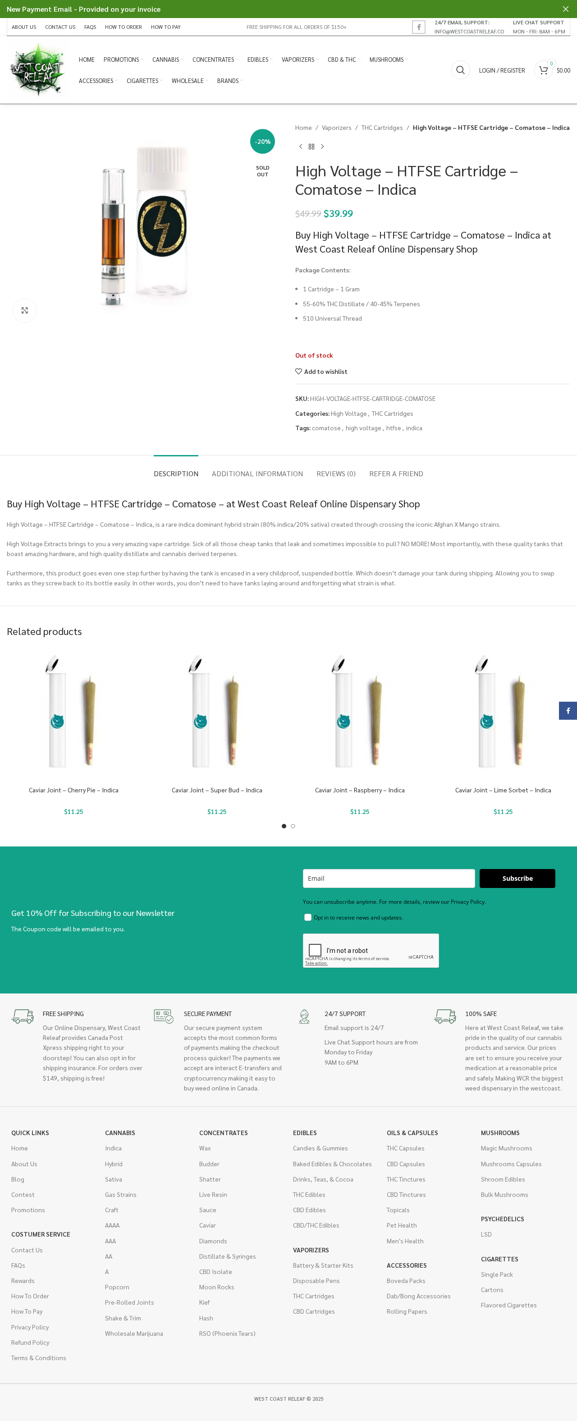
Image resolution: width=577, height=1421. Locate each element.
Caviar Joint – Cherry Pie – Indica (74, 790)
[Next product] (322, 146)
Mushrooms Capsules (511, 1163)
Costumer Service (40, 1234)
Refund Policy (30, 1342)
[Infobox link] (469, 26)
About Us (24, 1163)
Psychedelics (502, 1218)
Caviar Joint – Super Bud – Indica (217, 790)
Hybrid (114, 1163)
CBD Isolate (215, 1271)
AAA (110, 1241)
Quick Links (30, 1132)
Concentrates (223, 1132)
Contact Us (27, 1250)
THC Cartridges (382, 127)
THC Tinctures (406, 1179)
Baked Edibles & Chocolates (332, 1163)
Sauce (207, 1209)
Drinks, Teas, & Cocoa (323, 1179)
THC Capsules (406, 1148)
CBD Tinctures (406, 1194)
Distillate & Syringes (227, 1256)
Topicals (398, 1209)
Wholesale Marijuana (134, 1333)
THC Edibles (309, 1194)
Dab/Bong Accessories (419, 1296)
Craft (112, 1209)
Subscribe (518, 878)
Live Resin (213, 1194)
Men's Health (405, 1241)
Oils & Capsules (412, 1132)
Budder (209, 1163)
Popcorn (117, 1287)
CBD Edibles (309, 1209)
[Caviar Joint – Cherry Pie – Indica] (74, 714)
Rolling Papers (407, 1311)
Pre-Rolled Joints (129, 1302)
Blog (17, 1179)
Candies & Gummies (320, 1148)
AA (108, 1256)
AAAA (112, 1225)
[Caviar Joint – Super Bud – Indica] (217, 714)
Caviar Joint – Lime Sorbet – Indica (503, 790)
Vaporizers (337, 127)
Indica (113, 1148)
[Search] (461, 70)
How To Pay (26, 1311)
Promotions (28, 1209)
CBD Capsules (406, 1163)
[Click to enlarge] (25, 310)
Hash (206, 1318)
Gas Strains (121, 1194)
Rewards (23, 1280)
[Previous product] (300, 146)
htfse (393, 427)
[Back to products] (311, 146)
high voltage (363, 427)
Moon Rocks (216, 1287)
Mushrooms (500, 1132)
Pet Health (402, 1225)
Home (303, 127)
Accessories (407, 1265)
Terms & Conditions (38, 1357)
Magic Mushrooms (506, 1148)
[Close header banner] (565, 9)
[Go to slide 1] (284, 826)
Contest (23, 1194)
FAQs (18, 1265)
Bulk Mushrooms (504, 1194)
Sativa (113, 1179)
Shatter (210, 1179)
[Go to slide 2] (293, 826)
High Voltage (349, 413)
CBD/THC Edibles (316, 1225)
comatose (326, 427)
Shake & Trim (123, 1318)
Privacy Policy (30, 1327)
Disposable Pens (316, 1280)
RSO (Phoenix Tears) (227, 1333)
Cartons (492, 1289)
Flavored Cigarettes (509, 1305)
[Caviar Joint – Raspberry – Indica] (360, 714)
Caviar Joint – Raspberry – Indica (360, 790)
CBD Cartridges (314, 1311)
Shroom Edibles (503, 1179)
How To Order (30, 1296)
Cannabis (120, 1132)
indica (414, 427)
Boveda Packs (406, 1280)
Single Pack (497, 1274)
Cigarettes (499, 1259)
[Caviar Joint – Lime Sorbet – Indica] (503, 714)
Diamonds (213, 1241)
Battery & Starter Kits (323, 1265)
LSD (486, 1234)
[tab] (176, 469)
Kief (204, 1302)
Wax (205, 1148)
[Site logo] (38, 69)
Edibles (305, 1132)
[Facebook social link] (419, 27)
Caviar (207, 1225)
